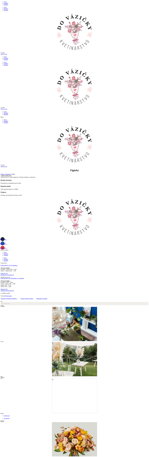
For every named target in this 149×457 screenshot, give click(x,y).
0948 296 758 (4, 273)
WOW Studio (8, 296)
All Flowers (7, 415)
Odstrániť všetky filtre (6, 175)
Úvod (5, 2)
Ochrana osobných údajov (26, 298)
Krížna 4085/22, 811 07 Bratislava (9, 265)
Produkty (6, 3)
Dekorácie (7, 174)
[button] (74, 117)
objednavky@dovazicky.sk (7, 275)
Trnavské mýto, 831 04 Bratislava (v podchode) (12, 278)
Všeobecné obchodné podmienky (9, 298)
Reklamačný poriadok (41, 298)
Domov (2, 174)
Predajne (6, 4)
